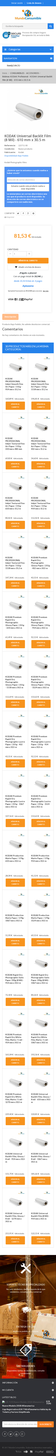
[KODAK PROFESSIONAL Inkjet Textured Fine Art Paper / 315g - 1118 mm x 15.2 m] (15, 545)
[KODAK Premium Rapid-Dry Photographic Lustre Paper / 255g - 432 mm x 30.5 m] (15, 723)
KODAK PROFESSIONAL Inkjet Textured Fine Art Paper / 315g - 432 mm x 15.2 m (40, 443)
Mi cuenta (8, 1390)
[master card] (25, 1452)
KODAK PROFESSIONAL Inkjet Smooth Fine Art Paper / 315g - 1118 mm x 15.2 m (40, 384)
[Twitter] (11, 1434)
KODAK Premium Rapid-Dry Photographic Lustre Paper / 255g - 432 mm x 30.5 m (15, 741)
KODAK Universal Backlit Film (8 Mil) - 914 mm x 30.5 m (40, 1216)
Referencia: (10, 145)
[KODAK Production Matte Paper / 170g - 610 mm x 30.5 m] (15, 843)
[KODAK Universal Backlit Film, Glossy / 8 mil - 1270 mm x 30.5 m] (15, 1200)
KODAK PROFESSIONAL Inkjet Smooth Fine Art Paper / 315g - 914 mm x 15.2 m (14, 384)
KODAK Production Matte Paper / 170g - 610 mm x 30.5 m (15, 858)
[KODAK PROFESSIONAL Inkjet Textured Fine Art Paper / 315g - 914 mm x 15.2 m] (41, 485)
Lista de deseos (34, 3)
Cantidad (12, 249)
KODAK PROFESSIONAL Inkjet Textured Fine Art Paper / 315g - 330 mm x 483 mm (15, 443)
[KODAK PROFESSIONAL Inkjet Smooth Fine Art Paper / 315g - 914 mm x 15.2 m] (15, 366)
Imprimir (10, 217)
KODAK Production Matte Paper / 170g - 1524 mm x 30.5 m (40, 918)
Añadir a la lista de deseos (29, 267)
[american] (31, 1452)
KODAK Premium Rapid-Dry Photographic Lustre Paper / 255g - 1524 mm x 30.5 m (41, 801)
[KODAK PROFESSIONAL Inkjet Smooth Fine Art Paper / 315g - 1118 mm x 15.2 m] (41, 366)
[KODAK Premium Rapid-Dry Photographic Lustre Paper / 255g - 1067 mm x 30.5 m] (15, 783)
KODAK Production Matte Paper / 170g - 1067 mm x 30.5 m (15, 918)
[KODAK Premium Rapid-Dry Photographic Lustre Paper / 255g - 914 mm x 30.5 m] (41, 723)
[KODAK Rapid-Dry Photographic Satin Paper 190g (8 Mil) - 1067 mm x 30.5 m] (41, 962)
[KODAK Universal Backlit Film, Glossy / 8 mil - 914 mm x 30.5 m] (15, 1141)
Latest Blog (9, 1397)
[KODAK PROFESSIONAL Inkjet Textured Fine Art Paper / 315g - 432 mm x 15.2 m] (41, 425)
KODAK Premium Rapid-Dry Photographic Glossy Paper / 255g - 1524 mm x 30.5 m (40, 682)
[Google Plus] (22, 1434)
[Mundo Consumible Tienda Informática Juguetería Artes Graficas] (28, 15)
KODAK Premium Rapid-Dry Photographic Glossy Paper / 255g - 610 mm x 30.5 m (14, 622)
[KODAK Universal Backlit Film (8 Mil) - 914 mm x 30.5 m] (41, 1200)
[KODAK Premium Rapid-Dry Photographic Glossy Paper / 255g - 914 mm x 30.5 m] (41, 604)
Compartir (23, 213)
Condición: (9, 149)
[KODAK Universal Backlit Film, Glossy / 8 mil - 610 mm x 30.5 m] (41, 1081)
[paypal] (39, 1452)
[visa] (18, 1452)
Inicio (4, 73)
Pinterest (33, 213)
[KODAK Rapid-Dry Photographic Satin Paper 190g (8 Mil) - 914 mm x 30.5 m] (15, 962)
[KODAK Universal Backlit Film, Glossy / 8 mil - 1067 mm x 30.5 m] (41, 1141)
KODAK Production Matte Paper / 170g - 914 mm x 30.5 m (40, 858)
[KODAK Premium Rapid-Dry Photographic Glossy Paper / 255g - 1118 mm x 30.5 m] (15, 664)
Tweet (18, 213)
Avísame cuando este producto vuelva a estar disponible (28, 187)
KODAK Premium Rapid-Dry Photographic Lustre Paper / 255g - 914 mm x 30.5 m (41, 741)
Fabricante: (10, 152)
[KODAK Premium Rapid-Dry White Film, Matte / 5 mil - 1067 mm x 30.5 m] (41, 1022)
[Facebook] (5, 1434)
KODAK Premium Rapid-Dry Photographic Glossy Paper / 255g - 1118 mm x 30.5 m (14, 682)
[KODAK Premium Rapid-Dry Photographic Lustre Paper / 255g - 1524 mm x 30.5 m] (41, 783)
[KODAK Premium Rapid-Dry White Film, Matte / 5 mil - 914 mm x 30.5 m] (15, 1022)
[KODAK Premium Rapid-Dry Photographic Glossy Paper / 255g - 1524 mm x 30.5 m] (41, 664)
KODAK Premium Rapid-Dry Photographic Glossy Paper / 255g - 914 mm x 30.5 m (40, 622)
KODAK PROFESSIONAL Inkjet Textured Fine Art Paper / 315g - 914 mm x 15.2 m (40, 503)
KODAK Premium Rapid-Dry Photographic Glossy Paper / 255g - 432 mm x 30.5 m (40, 562)
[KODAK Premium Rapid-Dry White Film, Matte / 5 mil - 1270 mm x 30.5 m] (15, 1081)
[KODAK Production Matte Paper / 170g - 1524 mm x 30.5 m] (41, 902)
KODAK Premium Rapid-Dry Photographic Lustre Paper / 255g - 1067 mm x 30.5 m (15, 801)
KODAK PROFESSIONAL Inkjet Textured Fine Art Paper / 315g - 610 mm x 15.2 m (15, 503)
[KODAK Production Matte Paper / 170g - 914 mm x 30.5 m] (41, 843)
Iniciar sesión (17, 3)
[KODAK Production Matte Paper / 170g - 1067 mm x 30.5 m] (15, 902)
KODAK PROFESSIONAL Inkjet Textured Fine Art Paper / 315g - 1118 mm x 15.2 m (15, 562)
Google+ (28, 213)
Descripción (10, 317)
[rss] (50, 1452)
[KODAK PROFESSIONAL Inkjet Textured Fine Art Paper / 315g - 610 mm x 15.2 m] (15, 485)
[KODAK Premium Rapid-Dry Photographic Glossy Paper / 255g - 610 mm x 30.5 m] (15, 604)
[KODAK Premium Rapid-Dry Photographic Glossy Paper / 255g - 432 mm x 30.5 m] (41, 545)
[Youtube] (16, 1434)
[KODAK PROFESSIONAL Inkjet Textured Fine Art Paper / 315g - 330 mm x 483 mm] (15, 425)
